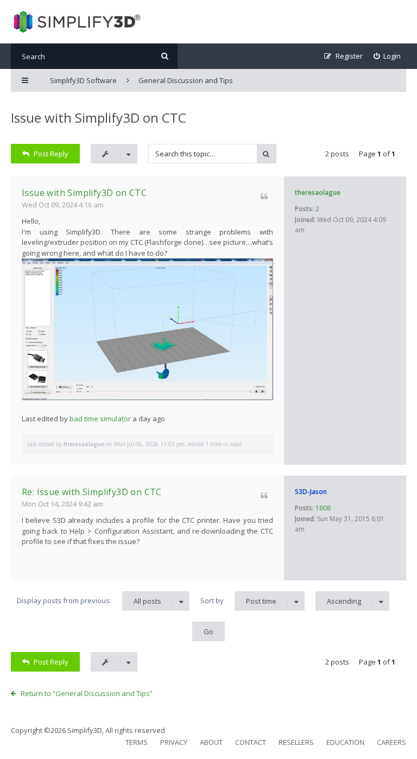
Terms (136, 742)
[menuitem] (387, 56)
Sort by (238, 601)
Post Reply (51, 154)
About (211, 742)
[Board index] (76, 22)
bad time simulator (100, 418)
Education (345, 742)
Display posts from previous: (89, 601)
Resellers (296, 742)
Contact (250, 742)
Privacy (173, 742)
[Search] (165, 56)
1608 (323, 508)
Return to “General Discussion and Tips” (87, 693)
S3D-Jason (311, 491)
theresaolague (317, 192)
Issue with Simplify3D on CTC (98, 117)
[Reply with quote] (264, 196)
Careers (391, 742)
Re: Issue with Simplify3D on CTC (92, 492)
